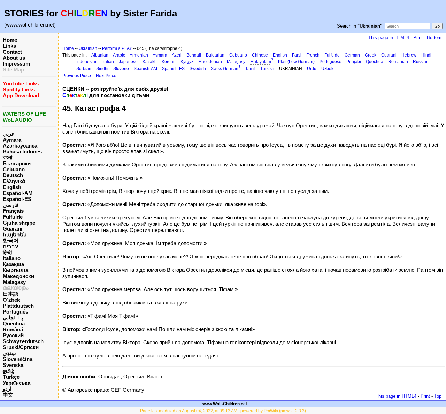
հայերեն (15, 235)
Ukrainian (88, 48)
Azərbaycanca (20, 146)
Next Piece (106, 75)
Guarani (12, 229)
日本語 (10, 294)
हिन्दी (7, 252)
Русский (13, 335)
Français (13, 211)
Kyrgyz (186, 61)
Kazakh (150, 61)
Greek (370, 55)
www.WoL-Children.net (224, 403)
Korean (169, 61)
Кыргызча (15, 270)
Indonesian (87, 61)
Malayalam (260, 61)
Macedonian (210, 61)
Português (15, 312)
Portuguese (330, 61)
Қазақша (13, 264)
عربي (9, 134)
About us (14, 58)
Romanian (398, 61)
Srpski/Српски (21, 347)
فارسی (10, 205)
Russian (421, 61)
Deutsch (13, 175)
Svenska (13, 365)
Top (437, 396)
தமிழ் (8, 371)
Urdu (311, 68)
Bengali (193, 55)
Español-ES (17, 199)
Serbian (83, 68)
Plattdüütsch (18, 306)
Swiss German (224, 68)
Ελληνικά (14, 181)
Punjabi (353, 61)
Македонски (18, 276)
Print (418, 37)
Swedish (198, 68)
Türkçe (11, 377)
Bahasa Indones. (23, 152)
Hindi (426, 55)
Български (17, 163)
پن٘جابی (13, 318)
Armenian (139, 55)
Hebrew (408, 55)
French (313, 55)
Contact (12, 52)
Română (13, 329)
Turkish (267, 68)
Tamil (250, 68)
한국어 (10, 240)
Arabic (119, 55)
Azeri (177, 55)
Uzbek (327, 68)
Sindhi (102, 68)
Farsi (296, 55)
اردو (7, 389)
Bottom (434, 37)
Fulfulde (13, 217)
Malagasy (14, 282)
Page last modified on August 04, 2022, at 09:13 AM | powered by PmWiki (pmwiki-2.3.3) (223, 410)
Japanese (128, 61)
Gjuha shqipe (19, 223)
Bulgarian (215, 55)
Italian (108, 61)
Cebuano (14, 169)
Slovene (121, 68)
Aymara (12, 140)
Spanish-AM (145, 68)
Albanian (99, 55)
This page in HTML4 (388, 37)
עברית (10, 246)
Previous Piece (76, 75)
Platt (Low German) (296, 61)
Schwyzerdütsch (23, 341)
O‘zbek (11, 300)
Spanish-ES (173, 68)
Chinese (260, 55)
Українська (16, 383)
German (352, 55)
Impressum (16, 64)
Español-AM (18, 193)
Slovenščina (17, 359)
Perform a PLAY (117, 48)
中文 (8, 395)
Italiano (12, 258)
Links (9, 46)
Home (10, 40)
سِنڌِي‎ (9, 353)
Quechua (14, 323)
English (12, 187)
